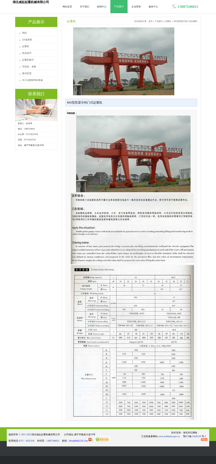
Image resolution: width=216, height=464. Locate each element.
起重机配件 (28, 60)
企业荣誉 (136, 6)
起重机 (25, 46)
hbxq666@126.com (78, 441)
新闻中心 (101, 6)
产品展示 (119, 6)
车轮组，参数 (29, 66)
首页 (150, 21)
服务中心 (153, 6)
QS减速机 (27, 39)
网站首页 (67, 6)
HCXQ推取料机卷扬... (33, 80)
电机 (24, 33)
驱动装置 (27, 73)
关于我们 (84, 6)
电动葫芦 (27, 53)
